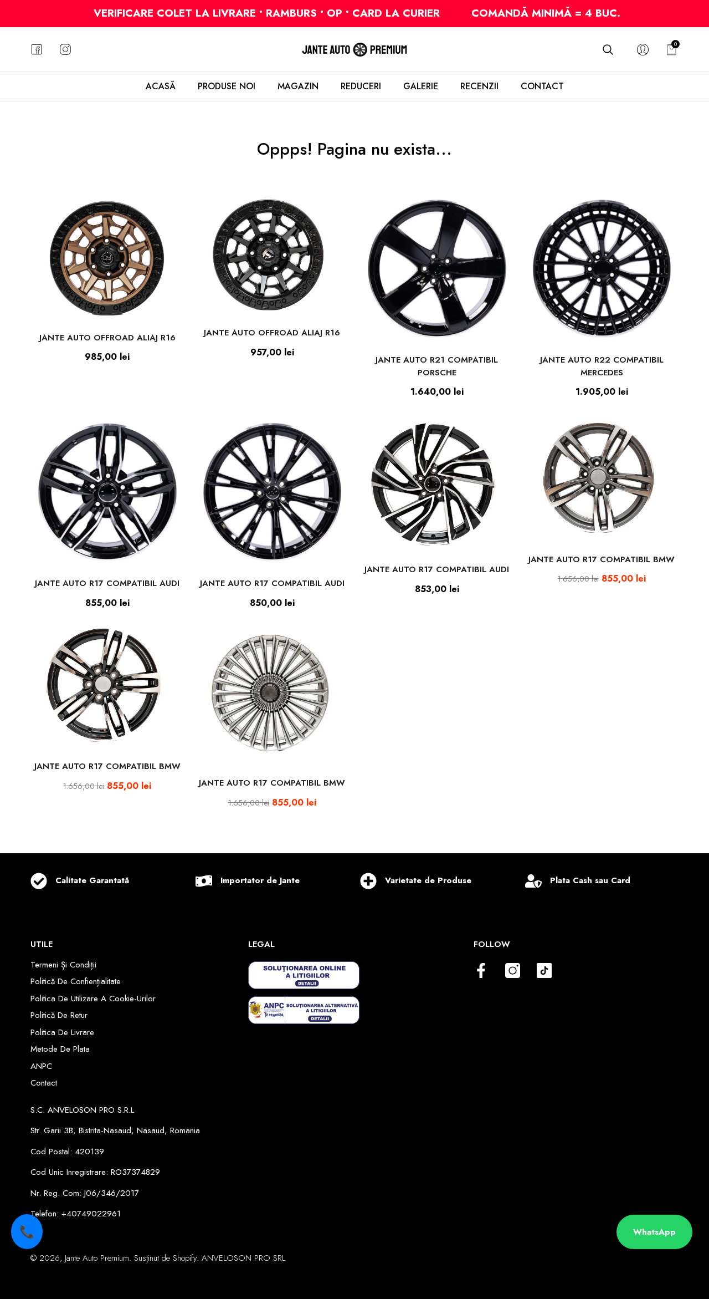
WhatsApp (654, 1232)
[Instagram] (512, 971)
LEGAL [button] (261, 944)
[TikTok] (544, 971)
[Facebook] (481, 971)
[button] (608, 49)
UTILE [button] (41, 944)
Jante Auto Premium (97, 1258)
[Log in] (642, 49)
